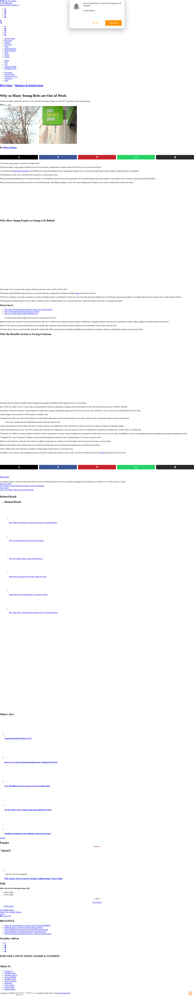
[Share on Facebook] (58, 157)
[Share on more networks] (175, 157)
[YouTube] (5, 17)
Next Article (4, 488)
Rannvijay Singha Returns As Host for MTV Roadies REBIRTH (27, 926)
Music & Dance (10, 51)
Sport (6, 53)
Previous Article (5, 484)
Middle (5, 910)
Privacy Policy (9, 74)
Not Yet (95, 23)
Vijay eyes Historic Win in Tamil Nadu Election (17, 490)
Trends (6, 57)
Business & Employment (29, 85)
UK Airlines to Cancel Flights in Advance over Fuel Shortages (22, 486)
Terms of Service (10, 981)
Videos (13, 1)
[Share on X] (19, 157)
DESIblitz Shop (10, 973)
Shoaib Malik (8, 892)
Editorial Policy (9, 989)
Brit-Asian (8, 40)
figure (77, 293)
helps (102, 453)
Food (6, 47)
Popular (12, 912)
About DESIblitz (10, 67)
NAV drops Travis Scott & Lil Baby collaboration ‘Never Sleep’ (33, 878)
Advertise (7, 5)
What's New (4, 912)
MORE (2, 838)
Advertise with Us (10, 76)
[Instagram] (5, 15)
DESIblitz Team (10, 69)
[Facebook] (5, 9)
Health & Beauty (10, 49)
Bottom (11, 910)
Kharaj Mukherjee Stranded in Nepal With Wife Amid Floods (26, 930)
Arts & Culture (9, 38)
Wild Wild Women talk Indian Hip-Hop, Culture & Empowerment (27, 934)
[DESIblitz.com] (6, 3)
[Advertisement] (38, 201)
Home (6, 61)
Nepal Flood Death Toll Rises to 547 (18, 738)
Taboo (6, 55)
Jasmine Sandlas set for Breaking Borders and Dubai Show (25, 932)
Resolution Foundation (21, 171)
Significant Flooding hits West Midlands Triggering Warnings (27, 834)
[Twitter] (5, 11)
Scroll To (5, 916)
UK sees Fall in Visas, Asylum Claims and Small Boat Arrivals (27, 810)
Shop (2, 5)
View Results (97, 902)
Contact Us (15, 5)
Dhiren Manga (10, 147)
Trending (18, 912)
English (20, 994)
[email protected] (64, 993)
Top (1, 910)
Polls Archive (9, 906)
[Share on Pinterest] (97, 157)
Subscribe (113, 23)
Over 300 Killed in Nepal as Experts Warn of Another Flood (27, 786)
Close (2, 914)
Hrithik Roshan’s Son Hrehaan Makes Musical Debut (23, 928)
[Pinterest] (5, 13)
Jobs (5, 1)
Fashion (7, 43)
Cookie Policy (9, 987)
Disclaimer (8, 72)
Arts (9, 1)
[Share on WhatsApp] (136, 157)
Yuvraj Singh (8, 895)
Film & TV (8, 45)
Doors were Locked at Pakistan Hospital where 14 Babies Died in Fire (31, 762)
